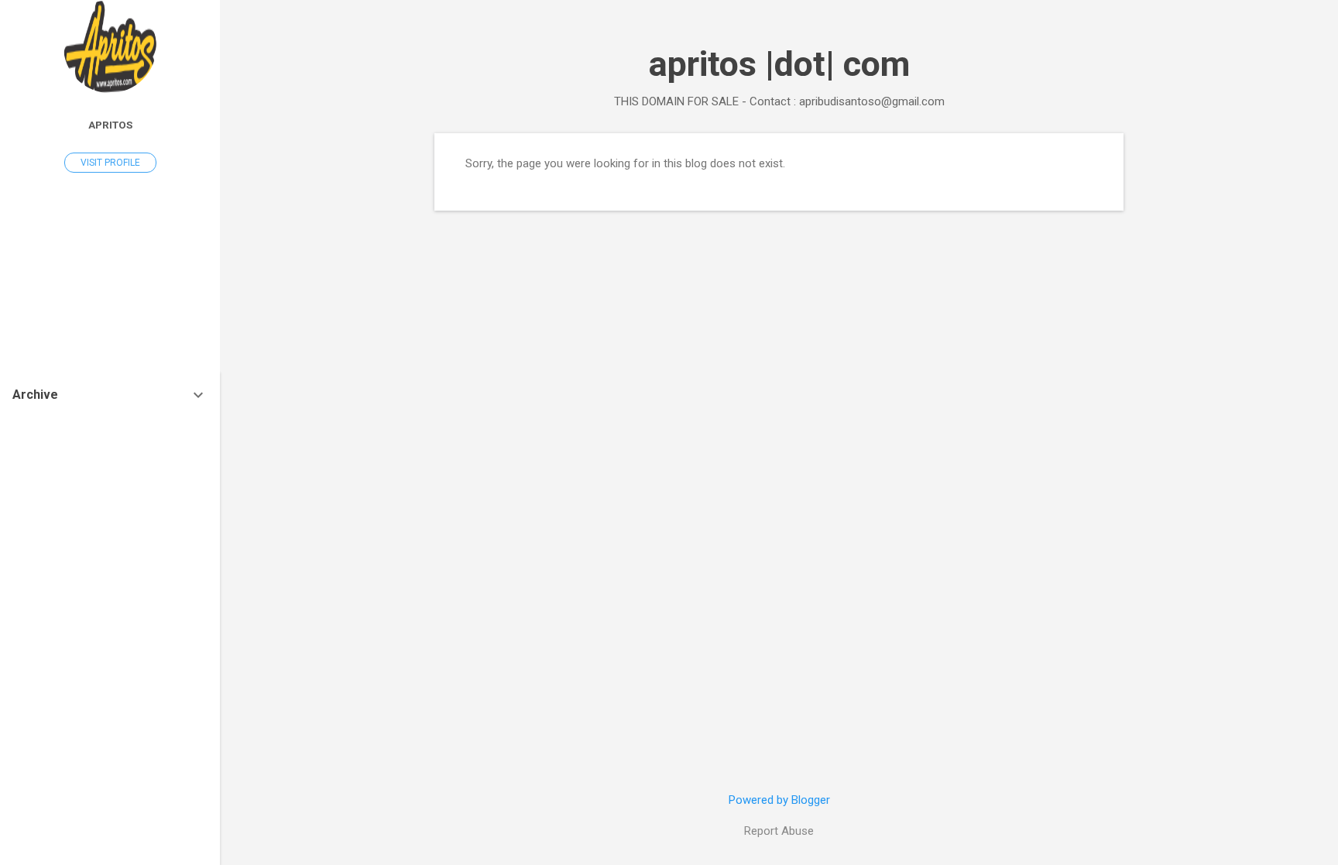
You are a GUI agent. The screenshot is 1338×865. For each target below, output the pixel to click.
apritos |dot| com (779, 63)
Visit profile (110, 162)
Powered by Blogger (779, 800)
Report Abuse (779, 831)
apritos (110, 124)
